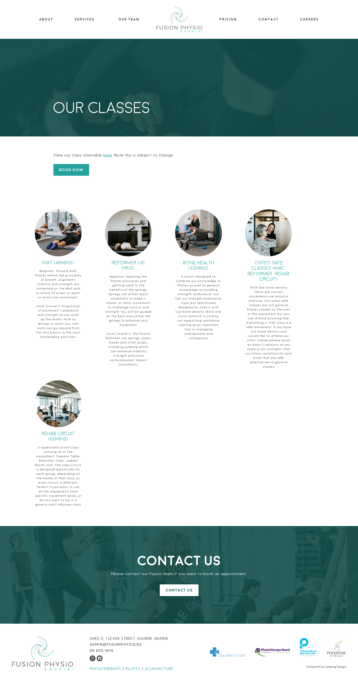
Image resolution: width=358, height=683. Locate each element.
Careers (309, 19)
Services (84, 19)
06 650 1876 (101, 650)
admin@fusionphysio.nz (116, 644)
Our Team (129, 19)
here (107, 155)
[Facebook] (100, 658)
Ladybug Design (335, 666)
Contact (268, 19)
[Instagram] (92, 658)
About (46, 19)
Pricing (228, 19)
